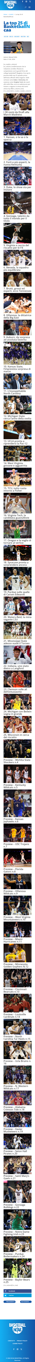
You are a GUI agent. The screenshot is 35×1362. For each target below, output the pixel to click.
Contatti (11, 1341)
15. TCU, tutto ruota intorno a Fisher (15, 489)
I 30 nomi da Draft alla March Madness (16, 113)
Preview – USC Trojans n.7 (16, 845)
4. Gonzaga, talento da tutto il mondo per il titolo (16, 218)
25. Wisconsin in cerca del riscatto (16, 736)
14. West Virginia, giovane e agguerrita (15, 464)
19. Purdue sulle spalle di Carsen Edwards (17, 593)
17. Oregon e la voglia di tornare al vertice (17, 541)
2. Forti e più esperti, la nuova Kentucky (17, 163)
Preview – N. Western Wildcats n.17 (16, 1087)
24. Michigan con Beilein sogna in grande (17, 713)
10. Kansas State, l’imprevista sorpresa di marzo (17, 369)
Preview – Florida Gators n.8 (13, 870)
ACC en (6, 36)
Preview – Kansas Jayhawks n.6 (13, 820)
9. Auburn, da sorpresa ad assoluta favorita (17, 338)
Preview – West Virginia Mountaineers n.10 (17, 918)
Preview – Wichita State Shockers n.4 (17, 761)
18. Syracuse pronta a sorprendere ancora (16, 563)
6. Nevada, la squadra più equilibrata (16, 269)
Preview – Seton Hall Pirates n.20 (15, 1152)
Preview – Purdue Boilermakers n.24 (14, 1255)
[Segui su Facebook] (22, 1)
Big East (17, 36)
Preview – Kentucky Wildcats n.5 (15, 786)
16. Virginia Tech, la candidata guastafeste (16, 516)
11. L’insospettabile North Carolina (15, 392)
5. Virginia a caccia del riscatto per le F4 (16, 246)
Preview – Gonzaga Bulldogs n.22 (14, 1206)
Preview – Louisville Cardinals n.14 (15, 1015)
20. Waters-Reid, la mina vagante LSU (17, 618)
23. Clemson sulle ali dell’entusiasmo (15, 690)
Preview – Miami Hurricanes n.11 (13, 940)
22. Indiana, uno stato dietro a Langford (16, 667)
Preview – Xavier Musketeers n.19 (13, 1130)
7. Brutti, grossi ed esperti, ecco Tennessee (17, 290)
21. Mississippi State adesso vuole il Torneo (17, 642)
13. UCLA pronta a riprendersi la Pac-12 (15, 442)
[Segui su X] (30, 1)
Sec (28, 36)
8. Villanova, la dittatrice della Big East (17, 316)
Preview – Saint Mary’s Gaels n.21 (16, 1177)
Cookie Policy (17, 1343)
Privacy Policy (22, 1341)
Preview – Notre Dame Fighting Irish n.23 (16, 1233)
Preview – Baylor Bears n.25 (17, 1281)
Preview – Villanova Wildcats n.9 (15, 892)
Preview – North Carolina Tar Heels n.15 (17, 1037)
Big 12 (11, 36)
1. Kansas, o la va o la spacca (16, 138)
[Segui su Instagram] (26, 1)
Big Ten (23, 36)
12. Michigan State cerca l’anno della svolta (17, 417)
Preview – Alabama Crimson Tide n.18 (14, 1108)
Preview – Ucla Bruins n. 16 (17, 1062)
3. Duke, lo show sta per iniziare (17, 188)
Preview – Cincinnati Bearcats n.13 (15, 990)
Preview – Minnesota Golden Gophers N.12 (16, 965)
